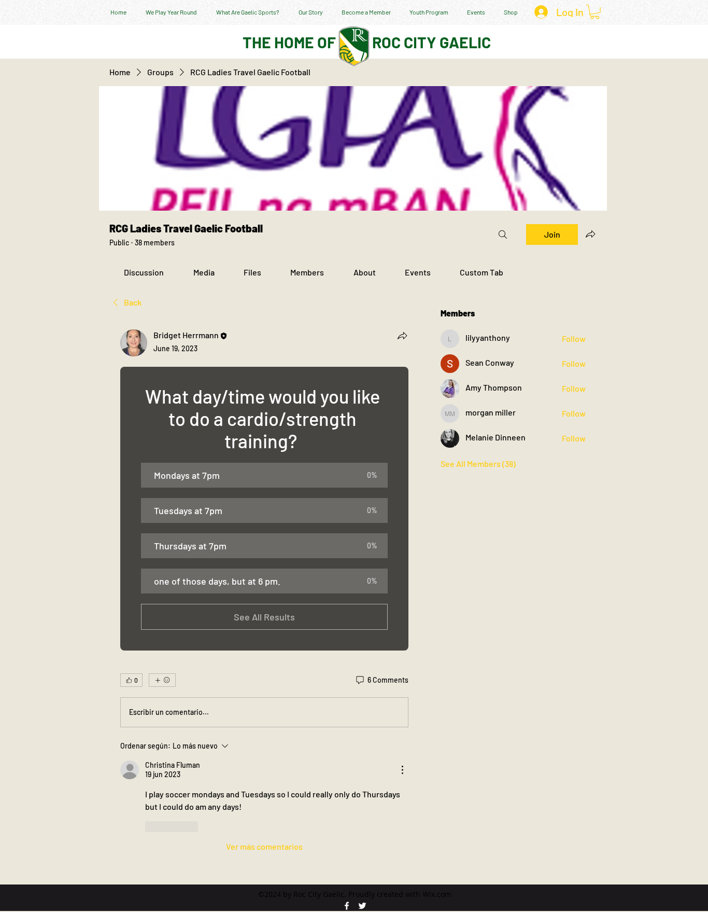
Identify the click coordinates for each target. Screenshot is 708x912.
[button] (594, 12)
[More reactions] (162, 680)
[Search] (503, 234)
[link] (144, 272)
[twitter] (362, 906)
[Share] (402, 335)
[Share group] (590, 234)
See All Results (264, 617)
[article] (264, 591)
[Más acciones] (402, 770)
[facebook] (347, 906)
